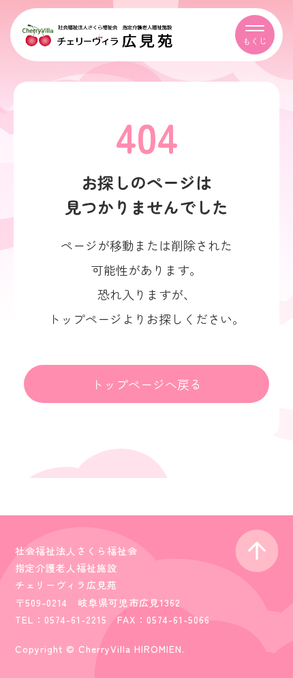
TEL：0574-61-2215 (61, 619)
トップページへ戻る (146, 384)
